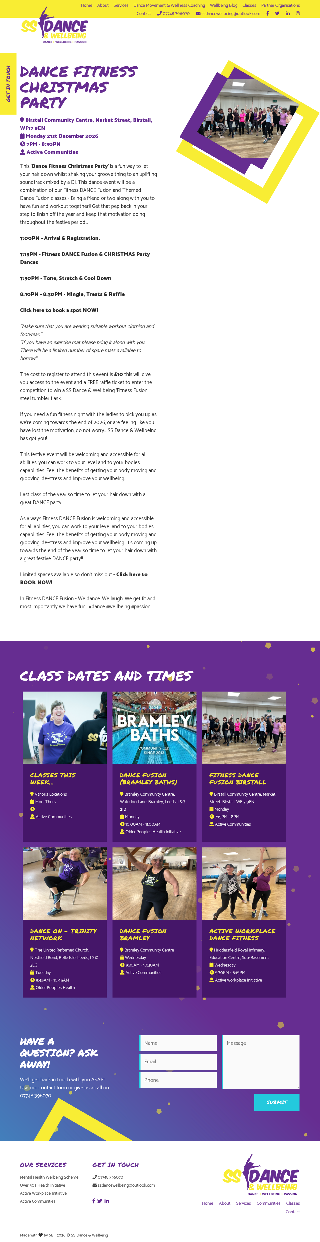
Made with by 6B (37, 1235)
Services (121, 5)
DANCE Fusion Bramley (143, 934)
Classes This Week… (53, 778)
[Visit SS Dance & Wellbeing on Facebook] (267, 14)
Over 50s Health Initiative (42, 1185)
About (103, 5)
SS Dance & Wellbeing (89, 1235)
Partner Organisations (280, 5)
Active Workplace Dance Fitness (243, 934)
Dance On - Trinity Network (63, 934)
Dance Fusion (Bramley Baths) (149, 778)
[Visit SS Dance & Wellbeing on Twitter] (277, 14)
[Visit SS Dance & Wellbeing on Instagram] (298, 14)
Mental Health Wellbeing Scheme (49, 1177)
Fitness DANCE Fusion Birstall (238, 778)
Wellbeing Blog (224, 5)
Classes (249, 5)
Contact (144, 14)
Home (86, 5)
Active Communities (38, 1201)
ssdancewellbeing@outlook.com (126, 1185)
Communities (268, 1203)
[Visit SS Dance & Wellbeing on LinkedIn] (288, 14)
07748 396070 (35, 1096)
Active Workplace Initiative (43, 1193)
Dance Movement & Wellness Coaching (169, 5)
